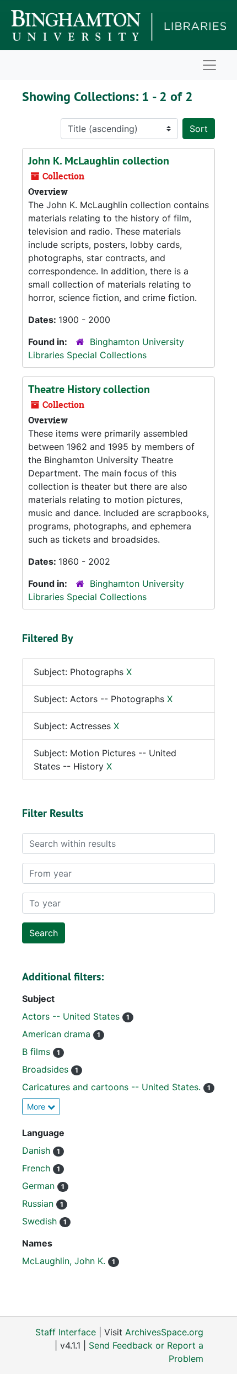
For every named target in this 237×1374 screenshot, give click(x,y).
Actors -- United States (72, 1016)
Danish (37, 1150)
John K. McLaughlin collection (98, 160)
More (37, 1106)
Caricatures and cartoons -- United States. (112, 1086)
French (37, 1168)
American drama (57, 1033)
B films (37, 1051)
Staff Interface (65, 1332)
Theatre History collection (89, 389)
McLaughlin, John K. (65, 1260)
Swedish (41, 1221)
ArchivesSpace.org (164, 1332)
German (39, 1185)
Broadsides (46, 1069)
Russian (39, 1203)
